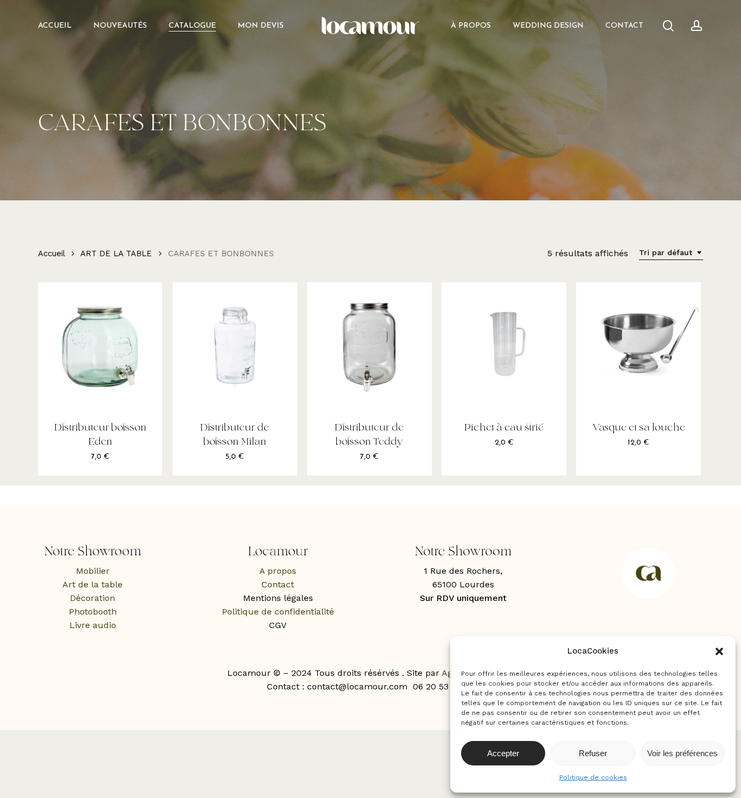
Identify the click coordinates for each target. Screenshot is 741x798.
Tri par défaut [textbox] (665, 252)
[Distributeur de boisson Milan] (235, 344)
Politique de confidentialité (278, 611)
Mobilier (93, 571)
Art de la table (92, 584)
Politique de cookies (593, 777)
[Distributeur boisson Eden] (100, 344)
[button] (719, 651)
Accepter (503, 753)
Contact (277, 584)
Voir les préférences (682, 753)
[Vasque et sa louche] (638, 344)
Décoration (92, 598)
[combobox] (671, 253)
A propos (277, 571)
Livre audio (92, 625)
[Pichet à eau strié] (504, 344)
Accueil (51, 253)
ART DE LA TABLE (116, 253)
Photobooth (93, 611)
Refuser (593, 753)
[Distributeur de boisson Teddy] (369, 344)
